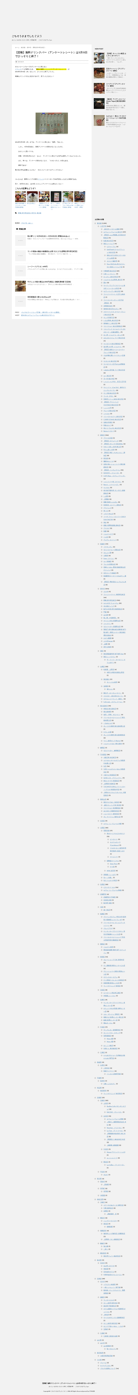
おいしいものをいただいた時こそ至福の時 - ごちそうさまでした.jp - (69, 1386)
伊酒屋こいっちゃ (110, 996)
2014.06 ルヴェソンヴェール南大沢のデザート (38, 315)
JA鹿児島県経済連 (106, 1356)
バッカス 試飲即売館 (114, 1074)
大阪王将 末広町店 (110, 757)
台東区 (102, 667)
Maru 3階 (110, 1042)
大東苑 (106, 556)
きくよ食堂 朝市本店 (111, 1303)
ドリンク (18, 69)
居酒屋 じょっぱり (110, 875)
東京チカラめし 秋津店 (111, 802)
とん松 (106, 537)
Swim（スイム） (109, 558)
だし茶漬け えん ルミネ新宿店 (114, 980)
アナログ (107, 528)
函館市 (102, 1297)
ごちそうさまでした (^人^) (26, 36)
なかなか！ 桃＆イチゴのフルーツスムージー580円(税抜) (116, 118)
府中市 (33, 213)
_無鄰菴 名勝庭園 (113, 1145)
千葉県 (99, 1078)
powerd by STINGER (89, 1391)
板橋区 (102, 914)
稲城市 (102, 544)
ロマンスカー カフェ (111, 977)
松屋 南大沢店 (108, 241)
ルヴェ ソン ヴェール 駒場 (112, 890)
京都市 (102, 1100)
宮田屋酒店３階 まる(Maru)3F (39, 297)
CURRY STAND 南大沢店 (112, 419)
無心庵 (106, 1246)
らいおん (107, 487)
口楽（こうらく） (110, 274)
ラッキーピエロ (109, 1300)
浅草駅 (106, 686)
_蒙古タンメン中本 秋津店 (112, 805)
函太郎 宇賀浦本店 (110, 1306)
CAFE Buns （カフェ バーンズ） (115, 476)
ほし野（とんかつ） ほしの (113, 335)
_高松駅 (106, 1184)
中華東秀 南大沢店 (110, 271)
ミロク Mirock (108, 514)
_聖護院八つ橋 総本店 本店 (116, 1139)
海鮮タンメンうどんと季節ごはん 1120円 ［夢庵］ (79, 205)
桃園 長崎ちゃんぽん (111, 502)
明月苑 (106, 458)
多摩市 (102, 1000)
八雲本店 (107, 1068)
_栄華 (105, 644)
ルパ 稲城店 (107, 561)
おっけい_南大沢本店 (111, 277)
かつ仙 (112, 867)
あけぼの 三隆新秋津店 (111, 811)
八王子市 (103, 226)
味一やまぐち (111, 1349)
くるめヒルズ (108, 723)
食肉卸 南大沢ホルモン (111, 309)
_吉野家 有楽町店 (109, 784)
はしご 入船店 (108, 1046)
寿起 (105, 522)
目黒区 (102, 884)
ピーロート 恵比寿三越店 (112, 993)
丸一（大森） (108, 877)
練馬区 (102, 748)
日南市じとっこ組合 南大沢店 (114, 399)
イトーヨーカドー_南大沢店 (113, 417)
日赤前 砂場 (107, 900)
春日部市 (103, 1091)
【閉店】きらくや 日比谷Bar (113, 444)
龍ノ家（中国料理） (110, 618)
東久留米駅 (107, 712)
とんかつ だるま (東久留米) (113, 744)
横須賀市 (103, 1253)
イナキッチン (108, 547)
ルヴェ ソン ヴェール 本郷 (112, 824)
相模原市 (103, 1231)
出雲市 (102, 1065)
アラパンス (107, 508)
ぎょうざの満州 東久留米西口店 (114, 726)
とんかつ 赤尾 (108, 947)
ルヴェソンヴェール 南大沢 (113, 232)
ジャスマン (107, 624)
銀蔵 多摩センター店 (111, 1020)
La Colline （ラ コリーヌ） (116, 1165)
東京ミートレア (109, 244)
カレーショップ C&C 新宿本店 (114, 960)
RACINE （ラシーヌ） (114, 1112)
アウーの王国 (108, 438)
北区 (101, 907)
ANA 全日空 (111, 871)
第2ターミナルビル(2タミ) (116, 833)
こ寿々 (106, 1249)
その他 (99, 1360)
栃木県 (99, 1260)
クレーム (103, 1363)
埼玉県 (99, 1088)
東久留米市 (104, 706)
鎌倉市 (102, 1243)
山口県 (99, 1340)
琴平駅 (106, 1191)
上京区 (106, 1103)
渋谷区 (102, 990)
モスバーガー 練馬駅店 (112, 751)
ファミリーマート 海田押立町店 (114, 594)
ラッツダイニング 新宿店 (112, 986)
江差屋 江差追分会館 (111, 1336)
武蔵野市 (103, 894)
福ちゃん (110, 689)
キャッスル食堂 (112, 682)
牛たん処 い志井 (109, 450)
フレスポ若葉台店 (110, 564)
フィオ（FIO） (109, 396)
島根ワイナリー (109, 1071)
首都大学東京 (108, 422)
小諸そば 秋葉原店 (110, 775)
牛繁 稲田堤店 (108, 1208)
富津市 (102, 1081)
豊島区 (102, 944)
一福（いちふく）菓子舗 (112, 1287)
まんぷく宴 (107, 553)
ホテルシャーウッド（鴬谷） (113, 699)
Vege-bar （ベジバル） (114, 1128)
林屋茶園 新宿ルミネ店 (111, 983)
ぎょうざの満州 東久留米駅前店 (114, 735)
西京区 (106, 1162)
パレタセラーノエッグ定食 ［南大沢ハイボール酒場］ (40, 312)
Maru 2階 (110, 1039)
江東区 (102, 1052)
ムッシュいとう (112, 1158)
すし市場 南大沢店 (110, 393)
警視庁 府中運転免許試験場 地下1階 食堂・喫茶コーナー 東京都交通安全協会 (115, 632)
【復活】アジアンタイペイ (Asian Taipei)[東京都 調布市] (116, 101)
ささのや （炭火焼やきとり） (114, 696)
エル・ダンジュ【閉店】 (112, 1014)
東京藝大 (107, 679)
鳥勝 (105, 531)
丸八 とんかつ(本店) (110, 880)
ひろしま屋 (107, 732)
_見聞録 (106, 499)
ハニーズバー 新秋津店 (111, 814)
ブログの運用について (107, 1368)
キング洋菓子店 (109, 317)
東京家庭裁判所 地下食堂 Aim (114, 654)
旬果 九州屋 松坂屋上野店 (115, 672)
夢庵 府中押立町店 (24, 213)
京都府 (99, 1098)
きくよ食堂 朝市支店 (111, 1323)
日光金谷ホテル (109, 1272)
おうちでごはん (105, 1366)
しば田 (106, 496)
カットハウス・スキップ (112, 1033)
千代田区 (103, 755)
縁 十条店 (107, 910)
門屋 (105, 612)
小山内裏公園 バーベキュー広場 (114, 355)
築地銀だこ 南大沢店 (111, 323)
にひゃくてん (111, 247)
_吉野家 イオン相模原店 (112, 1239)
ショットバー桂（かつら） (113, 482)
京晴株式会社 (108, 306)
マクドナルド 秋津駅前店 (112, 808)
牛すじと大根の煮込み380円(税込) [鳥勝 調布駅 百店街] (49, 282)
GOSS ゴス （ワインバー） (113, 778)
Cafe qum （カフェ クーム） (113, 702)
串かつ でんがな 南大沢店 (112, 428)
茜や (105, 283)
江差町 (102, 1333)
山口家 (106, 615)
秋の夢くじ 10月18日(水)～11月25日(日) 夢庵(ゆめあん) (48, 236)
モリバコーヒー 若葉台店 (112, 550)
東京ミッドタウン (110, 657)
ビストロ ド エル (109, 887)
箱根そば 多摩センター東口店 (114, 1017)
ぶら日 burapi (108, 641)
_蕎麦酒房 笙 (112, 1214)
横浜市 (102, 1218)
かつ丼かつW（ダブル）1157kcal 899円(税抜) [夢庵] (68, 205)
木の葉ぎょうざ (109, 606)
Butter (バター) (109, 431)
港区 (101, 651)
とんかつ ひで (108, 534)
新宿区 (102, 957)
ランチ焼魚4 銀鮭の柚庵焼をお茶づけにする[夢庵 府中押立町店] (52, 251)
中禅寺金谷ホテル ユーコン (113, 1275)
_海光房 (106, 1315)
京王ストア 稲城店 (110, 573)
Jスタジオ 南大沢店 (110, 361)
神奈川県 (100, 1199)
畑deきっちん (108, 1023)
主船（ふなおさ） (110, 1084)
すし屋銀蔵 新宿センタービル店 (114, 965)
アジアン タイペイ (110, 540)
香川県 (99, 1179)
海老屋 (106, 1269)
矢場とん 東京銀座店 (111, 1048)
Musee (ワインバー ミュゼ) (116, 1152)
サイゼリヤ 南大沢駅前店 (112, 344)
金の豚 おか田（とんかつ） (113, 347)
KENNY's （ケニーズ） (112, 473)
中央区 (102, 1027)
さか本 (106, 592)
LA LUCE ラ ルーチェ (111, 603)
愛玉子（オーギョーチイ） (113, 693)
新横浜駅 (110, 1227)
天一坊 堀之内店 (109, 379)
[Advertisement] (69, 16)
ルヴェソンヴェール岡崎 (115, 1119)
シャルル (107, 414)
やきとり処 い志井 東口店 (112, 447)
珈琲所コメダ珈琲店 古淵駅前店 (114, 1234)
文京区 (102, 821)
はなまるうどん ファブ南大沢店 (114, 338)
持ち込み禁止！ (31, 203)
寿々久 (106, 511)
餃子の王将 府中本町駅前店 (113, 609)
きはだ (106, 1175)
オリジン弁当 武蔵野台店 (112, 621)
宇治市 (102, 1172)
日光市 (102, 1263)
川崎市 (102, 1202)
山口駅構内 (107, 1346)
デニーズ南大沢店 (110, 411)
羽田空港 (107, 831)
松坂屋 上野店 (109, 669)
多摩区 (106, 1211)
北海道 (99, 1279)
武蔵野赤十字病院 (110, 897)
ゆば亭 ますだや (109, 1266)
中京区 (106, 1149)
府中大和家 (107, 647)
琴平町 (102, 1188)
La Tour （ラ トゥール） (115, 1131)
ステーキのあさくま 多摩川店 (114, 1205)
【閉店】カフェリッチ (111, 441)
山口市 (102, 1343)
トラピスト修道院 (110, 1284)
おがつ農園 (107, 638)
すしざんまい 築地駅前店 (112, 1030)
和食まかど (107, 425)
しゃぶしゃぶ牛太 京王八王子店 (115, 382)
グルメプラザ (108, 928)
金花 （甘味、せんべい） (112, 715)
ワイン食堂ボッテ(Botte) (112, 741)
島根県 (99, 1062)
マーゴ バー (114, 857)
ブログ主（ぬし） (27, 223)
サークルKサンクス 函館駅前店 (114, 1318)
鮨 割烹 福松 (108, 903)
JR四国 (102, 1195)
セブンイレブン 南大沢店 (112, 291)
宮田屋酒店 (107, 1036)
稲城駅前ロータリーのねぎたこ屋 (115, 576)
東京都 (39, 213)
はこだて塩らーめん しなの (113, 1326)
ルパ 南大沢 (107, 376)
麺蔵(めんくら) (109, 461)
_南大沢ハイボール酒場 (111, 229)
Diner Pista (113, 864)
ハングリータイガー (110, 1221)
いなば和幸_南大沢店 (111, 320)
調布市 (102, 435)
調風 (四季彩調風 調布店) (112, 525)
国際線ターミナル (113, 861)
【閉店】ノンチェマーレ (112, 470)
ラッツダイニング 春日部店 (113, 1094)
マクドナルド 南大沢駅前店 (113, 326)
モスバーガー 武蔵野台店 (112, 627)
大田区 (102, 828)
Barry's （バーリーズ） (111, 485)
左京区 (106, 1116)
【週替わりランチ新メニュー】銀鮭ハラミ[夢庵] (44, 205)
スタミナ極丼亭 (112, 261)
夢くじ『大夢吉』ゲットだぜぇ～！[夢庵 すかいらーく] (56, 206)
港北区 (106, 1224)
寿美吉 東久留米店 (110, 709)
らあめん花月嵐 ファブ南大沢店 (114, 370)
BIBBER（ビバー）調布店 (112, 505)
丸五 (105, 766)
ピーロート (114, 839)
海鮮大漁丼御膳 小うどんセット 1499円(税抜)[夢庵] (20, 205)
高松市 (102, 1182)
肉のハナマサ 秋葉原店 (111, 781)
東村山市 (103, 799)
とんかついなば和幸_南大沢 (113, 280)
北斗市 (102, 1282)
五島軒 (106, 1329)
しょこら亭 (107, 408)
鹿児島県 (100, 1353)
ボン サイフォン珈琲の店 (112, 817)
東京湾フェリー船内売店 (112, 1256)
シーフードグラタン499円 (37, 267)
